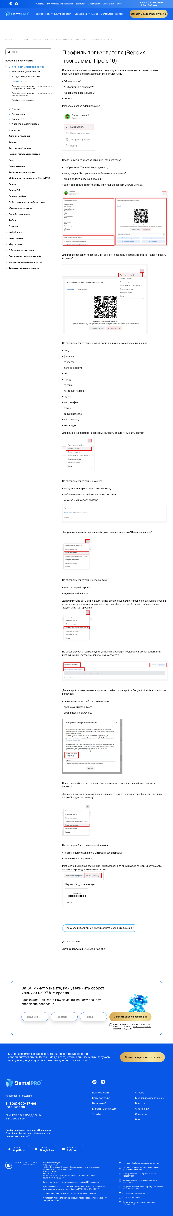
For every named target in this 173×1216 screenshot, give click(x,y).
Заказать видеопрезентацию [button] (148, 13)
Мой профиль (19, 81)
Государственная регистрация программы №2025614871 (140, 1175)
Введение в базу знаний (19, 60)
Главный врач (17, 166)
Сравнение (108, 3)
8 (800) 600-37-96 (152, 2)
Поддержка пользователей (25, 256)
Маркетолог (16, 244)
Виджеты (17, 109)
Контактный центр (20, 148)
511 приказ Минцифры (131, 1198)
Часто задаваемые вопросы (25, 262)
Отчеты (13, 226)
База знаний (81, 14)
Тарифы (119, 14)
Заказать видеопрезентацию (130, 1016)
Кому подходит (62, 14)
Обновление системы (21, 250)
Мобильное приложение (60, 3)
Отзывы (40, 3)
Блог (119, 3)
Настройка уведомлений (26, 71)
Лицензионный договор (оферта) (136, 1193)
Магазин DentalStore (102, 14)
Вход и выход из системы (26, 76)
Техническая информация (24, 268)
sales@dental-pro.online (18, 1095)
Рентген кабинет (19, 196)
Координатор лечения (22, 172)
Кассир (13, 142)
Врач (11, 160)
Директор (14, 130)
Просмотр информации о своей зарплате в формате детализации (32, 87)
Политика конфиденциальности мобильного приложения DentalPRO (140, 1168)
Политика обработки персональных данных (140, 1163)
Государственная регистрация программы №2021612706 (140, 1181)
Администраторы (19, 136)
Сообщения (18, 114)
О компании (94, 3)
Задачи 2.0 (18, 119)
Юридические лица (20, 208)
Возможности (43, 14)
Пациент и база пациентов (24, 154)
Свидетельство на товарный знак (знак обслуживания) (138, 1203)
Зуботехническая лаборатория (27, 202)
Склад (12, 184)
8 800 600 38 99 (15, 1118)
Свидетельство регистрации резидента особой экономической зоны (142, 1188)
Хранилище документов (25, 124)
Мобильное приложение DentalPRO (29, 178)
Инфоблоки (15, 232)
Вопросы (80, 3)
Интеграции (16, 238)
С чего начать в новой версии (26, 66)
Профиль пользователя (23, 100)
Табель (13, 220)
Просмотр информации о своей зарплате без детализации (32, 94)
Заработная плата (19, 214)
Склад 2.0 (14, 190)
